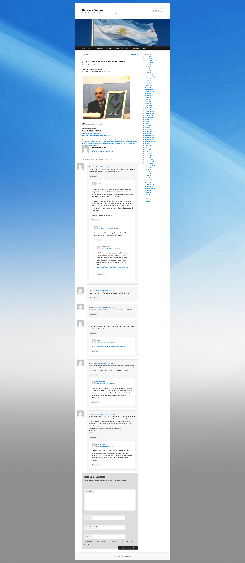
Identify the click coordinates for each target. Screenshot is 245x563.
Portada (118, 141)
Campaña (107, 140)
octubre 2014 (149, 164)
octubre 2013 (149, 186)
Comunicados (85, 141)
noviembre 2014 (149, 162)
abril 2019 (148, 73)
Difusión (92, 141)
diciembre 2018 (149, 75)
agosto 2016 (148, 119)
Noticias (113, 141)
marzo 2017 (148, 105)
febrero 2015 (148, 156)
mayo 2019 (148, 71)
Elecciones (125, 48)
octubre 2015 (149, 139)
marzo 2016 (148, 129)
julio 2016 (148, 121)
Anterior (85, 54)
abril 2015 (148, 152)
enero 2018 (148, 87)
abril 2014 (148, 176)
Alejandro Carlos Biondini (110, 143)
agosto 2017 (148, 95)
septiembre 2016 (150, 117)
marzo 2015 (148, 154)
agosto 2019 (148, 65)
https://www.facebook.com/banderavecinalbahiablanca (108, 346)
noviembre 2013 (149, 184)
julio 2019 (148, 67)
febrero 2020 (148, 61)
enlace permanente (91, 145)
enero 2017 (148, 109)
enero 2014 (148, 182)
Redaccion (101, 65)
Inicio (83, 48)
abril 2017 (148, 103)
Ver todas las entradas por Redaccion (103, 152)
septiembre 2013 (150, 188)
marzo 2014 (148, 178)
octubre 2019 (149, 63)
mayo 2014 (148, 174)
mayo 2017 (148, 101)
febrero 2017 (148, 107)
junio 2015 (148, 147)
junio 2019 (148, 69)
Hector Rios (92, 414)
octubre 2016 (149, 115)
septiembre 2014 (150, 166)
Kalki (118, 143)
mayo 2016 (148, 125)
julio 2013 (148, 192)
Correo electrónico (91, 526)
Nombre (88, 517)
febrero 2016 (148, 131)
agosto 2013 (148, 190)
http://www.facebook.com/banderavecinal (96, 136)
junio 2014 (148, 172)
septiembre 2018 (150, 77)
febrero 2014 (148, 180)
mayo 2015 (148, 150)
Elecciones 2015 (106, 141)
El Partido (91, 48)
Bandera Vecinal (93, 10)
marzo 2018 (148, 83)
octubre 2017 (149, 93)
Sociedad (88, 143)
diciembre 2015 (149, 135)
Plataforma (109, 48)
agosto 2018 (148, 79)
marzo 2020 (148, 59)
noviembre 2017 (149, 91)
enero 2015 (148, 158)
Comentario (89, 491)
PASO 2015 (124, 143)
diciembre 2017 (149, 89)
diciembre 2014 (149, 160)
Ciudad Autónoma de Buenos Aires (120, 140)
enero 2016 (148, 133)
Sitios (144, 48)
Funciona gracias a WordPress (122, 556)
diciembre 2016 (149, 111)
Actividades (100, 48)
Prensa (117, 48)
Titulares (93, 143)
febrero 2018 (148, 85)
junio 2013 (148, 194)
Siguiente (134, 54)
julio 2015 (148, 145)
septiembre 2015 (150, 141)
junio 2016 (148, 123)
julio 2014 (148, 170)
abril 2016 (148, 127)
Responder (93, 176)
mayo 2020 (148, 57)
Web (87, 536)
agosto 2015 (148, 143)
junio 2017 (148, 99)
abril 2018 (148, 81)
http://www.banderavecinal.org (92, 133)
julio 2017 (148, 97)
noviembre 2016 (149, 113)
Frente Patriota (135, 48)
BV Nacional (101, 140)
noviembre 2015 (149, 137)
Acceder (147, 201)
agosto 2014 (148, 168)
